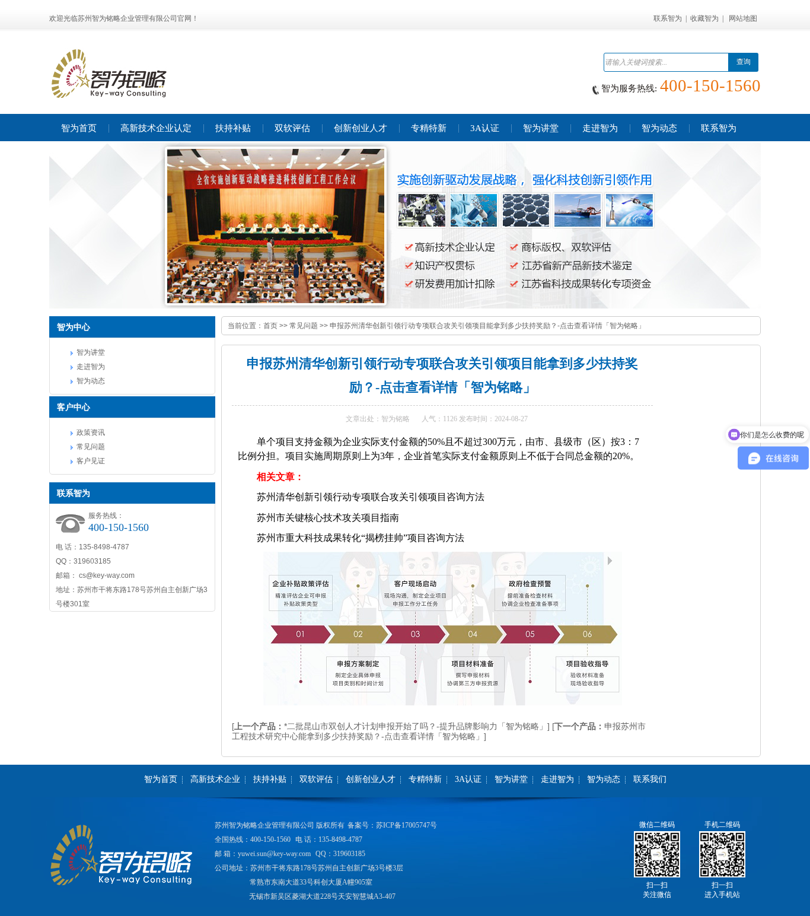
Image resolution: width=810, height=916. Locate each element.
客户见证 (90, 461)
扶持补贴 (269, 779)
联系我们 (650, 779)
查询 (743, 62)
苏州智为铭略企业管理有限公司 (264, 825)
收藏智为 (704, 18)
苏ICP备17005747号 (406, 825)
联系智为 (667, 18)
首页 (270, 326)
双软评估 (316, 779)
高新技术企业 (215, 779)
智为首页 (160, 779)
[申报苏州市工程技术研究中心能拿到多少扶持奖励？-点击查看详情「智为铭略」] (439, 731)
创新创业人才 (371, 779)
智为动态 (90, 381)
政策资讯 (90, 432)
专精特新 (425, 779)
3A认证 (468, 779)
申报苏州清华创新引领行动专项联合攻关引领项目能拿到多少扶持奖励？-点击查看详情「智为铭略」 (487, 326)
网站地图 (743, 18)
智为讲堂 (90, 352)
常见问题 (90, 447)
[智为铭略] (405, 225)
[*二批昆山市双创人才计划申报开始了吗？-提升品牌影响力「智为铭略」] (391, 726)
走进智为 (90, 366)
